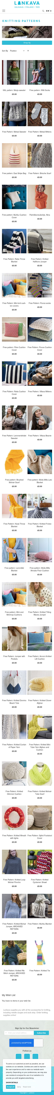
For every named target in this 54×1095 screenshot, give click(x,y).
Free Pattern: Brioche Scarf (39, 173)
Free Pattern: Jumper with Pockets (14, 657)
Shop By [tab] (27, 42)
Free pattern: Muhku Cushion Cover (14, 216)
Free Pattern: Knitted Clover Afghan (39, 701)
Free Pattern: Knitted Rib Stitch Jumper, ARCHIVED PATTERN (14, 973)
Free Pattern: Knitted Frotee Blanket (39, 525)
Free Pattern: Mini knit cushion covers (14, 304)
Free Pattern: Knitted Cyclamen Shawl (39, 880)
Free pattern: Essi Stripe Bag (14, 173)
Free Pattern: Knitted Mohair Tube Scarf (40, 792)
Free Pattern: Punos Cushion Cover (40, 348)
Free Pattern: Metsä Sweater (14, 131)
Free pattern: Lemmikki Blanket (14, 569)
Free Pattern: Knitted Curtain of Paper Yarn (14, 745)
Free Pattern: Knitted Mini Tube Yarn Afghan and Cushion (39, 747)
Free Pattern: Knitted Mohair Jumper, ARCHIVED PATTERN (14, 926)
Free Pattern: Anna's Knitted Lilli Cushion (40, 657)
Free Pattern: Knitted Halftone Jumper (39, 260)
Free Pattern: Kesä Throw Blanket (14, 525)
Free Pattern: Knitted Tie (39, 970)
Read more (27, 1087)
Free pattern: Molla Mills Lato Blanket (40, 481)
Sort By (5, 50)
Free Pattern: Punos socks (40, 303)
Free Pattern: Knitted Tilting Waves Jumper (39, 613)
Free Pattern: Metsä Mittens (39, 131)
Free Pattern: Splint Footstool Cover (40, 836)
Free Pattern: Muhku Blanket (40, 923)
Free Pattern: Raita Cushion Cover (14, 392)
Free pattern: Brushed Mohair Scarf (14, 481)
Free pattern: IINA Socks (39, 90)
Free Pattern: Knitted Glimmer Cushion (14, 792)
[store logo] (27, 4)
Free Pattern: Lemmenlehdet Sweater (14, 436)
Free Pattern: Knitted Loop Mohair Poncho (14, 880)
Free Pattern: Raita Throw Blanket (14, 260)
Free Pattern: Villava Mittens (40, 391)
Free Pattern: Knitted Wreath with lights (14, 836)
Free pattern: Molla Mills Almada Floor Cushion (40, 569)
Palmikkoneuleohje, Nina (39, 214)
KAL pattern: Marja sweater (14, 90)
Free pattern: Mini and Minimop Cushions (14, 613)
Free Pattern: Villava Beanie (39, 435)
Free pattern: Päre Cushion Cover (14, 348)
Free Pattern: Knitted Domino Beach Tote (14, 701)
